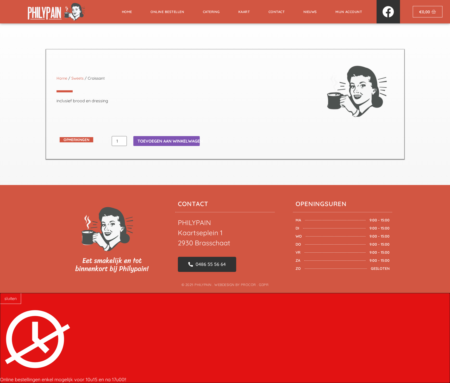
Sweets (77, 78)
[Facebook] (388, 11)
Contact (276, 12)
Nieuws (310, 12)
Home (127, 12)
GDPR (263, 285)
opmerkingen (76, 139)
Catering (211, 12)
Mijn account (348, 12)
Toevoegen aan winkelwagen (169, 141)
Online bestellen (167, 12)
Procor (248, 285)
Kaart (244, 12)
